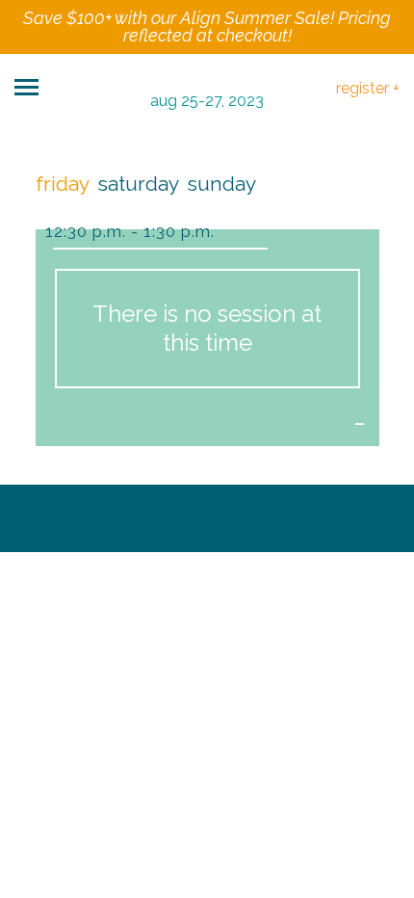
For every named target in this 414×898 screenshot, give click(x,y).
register (368, 88)
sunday (221, 184)
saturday (138, 184)
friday (63, 184)
